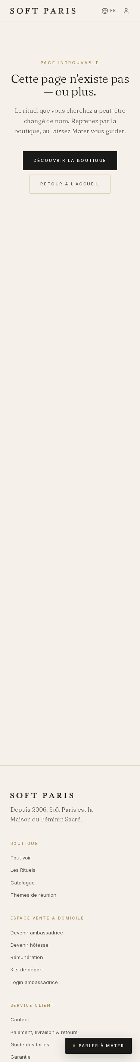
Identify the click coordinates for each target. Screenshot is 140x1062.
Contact (19, 1019)
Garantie (20, 1057)
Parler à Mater (101, 1045)
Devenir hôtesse (29, 945)
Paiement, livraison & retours (44, 1032)
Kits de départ (26, 969)
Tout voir (20, 858)
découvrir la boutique (70, 160)
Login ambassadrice (34, 982)
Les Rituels (22, 870)
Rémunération (26, 957)
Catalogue (22, 883)
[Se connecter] (126, 10)
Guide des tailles (29, 1044)
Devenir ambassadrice (36, 933)
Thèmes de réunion (33, 895)
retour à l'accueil (70, 184)
